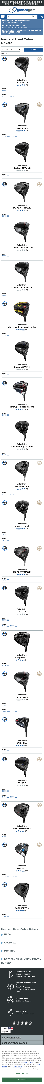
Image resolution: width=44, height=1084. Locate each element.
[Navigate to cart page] (40, 16)
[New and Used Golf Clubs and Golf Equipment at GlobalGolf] (22, 12)
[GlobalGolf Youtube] (26, 1023)
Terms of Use (17, 1067)
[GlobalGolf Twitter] (22, 1023)
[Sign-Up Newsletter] (14, 1023)
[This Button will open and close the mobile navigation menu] (2, 17)
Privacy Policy (28, 1062)
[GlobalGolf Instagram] (30, 1023)
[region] (22, 1064)
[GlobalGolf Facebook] (18, 1023)
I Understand (22, 1080)
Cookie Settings (22, 1073)
